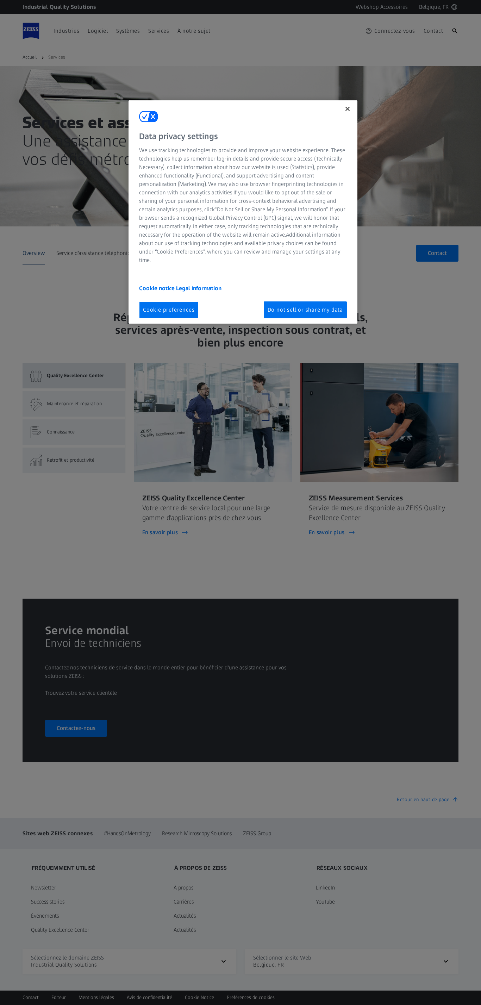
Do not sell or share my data (305, 309)
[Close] (347, 109)
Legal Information (198, 288)
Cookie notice (157, 288)
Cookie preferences (168, 309)
